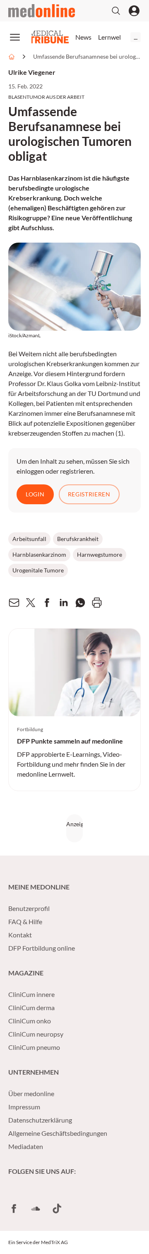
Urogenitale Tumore (38, 570)
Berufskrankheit (78, 538)
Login (35, 494)
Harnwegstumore (99, 554)
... (135, 37)
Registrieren (89, 494)
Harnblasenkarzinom (39, 554)
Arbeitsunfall (29, 538)
